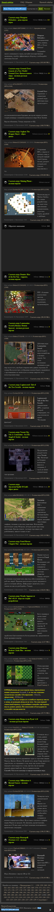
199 (8, 895)
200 (12, 895)
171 (40, 888)
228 (31, 900)
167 (24, 888)
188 (13, 892)
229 (35, 900)
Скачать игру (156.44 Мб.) (39, 878)
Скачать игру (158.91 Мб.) (39, 590)
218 (36, 897)
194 (36, 892)
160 (45, 885)
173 (48, 888)
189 (17, 892)
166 (21, 888)
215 (24, 897)
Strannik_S (24, 692)
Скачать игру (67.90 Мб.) (40, 426)
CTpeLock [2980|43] (33, 607)
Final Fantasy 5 (43, 685)
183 (40, 890)
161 (49, 885)
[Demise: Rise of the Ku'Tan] (19, 312)
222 (7, 900)
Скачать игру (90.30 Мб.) (40, 317)
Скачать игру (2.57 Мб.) (40, 642)
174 (5, 890)
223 (11, 900)
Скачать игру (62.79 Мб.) (40, 379)
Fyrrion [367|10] (18, 189)
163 (9, 888)
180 (28, 890)
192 (28, 892)
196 (44, 892)
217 (32, 897)
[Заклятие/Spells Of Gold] (19, 520)
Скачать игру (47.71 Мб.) (40, 713)
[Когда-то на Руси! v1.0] (19, 754)
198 (4, 895)
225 (19, 900)
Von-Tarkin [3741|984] (35, 659)
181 (32, 890)
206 (35, 895)
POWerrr (18, 697)
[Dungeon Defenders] (19, 50)
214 (20, 897)
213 (16, 897)
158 (37, 885)
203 (24, 895)
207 (39, 895)
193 (32, 892)
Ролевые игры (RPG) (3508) (40, 189)
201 (16, 895)
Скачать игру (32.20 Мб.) (40, 774)
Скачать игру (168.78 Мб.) (39, 125)
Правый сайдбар (46, 2)
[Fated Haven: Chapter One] (19, 575)
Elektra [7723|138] (18, 336)
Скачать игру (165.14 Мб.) (39, 535)
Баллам (47, 9)
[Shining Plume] (19, 215)
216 (28, 897)
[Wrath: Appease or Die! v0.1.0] (19, 630)
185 (48, 890)
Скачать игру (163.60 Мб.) (39, 62)
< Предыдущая (24, 885)
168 (28, 888)
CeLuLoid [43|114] (18, 607)
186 (5, 892)
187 (9, 892)
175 (9, 890)
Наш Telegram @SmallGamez (15, 9)
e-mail (34, 908)
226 (23, 900)
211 (9, 897)
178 (21, 890)
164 (13, 888)
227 (27, 900)
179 (24, 890)
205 (32, 895)
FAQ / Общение (26, 2)
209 (48, 895)
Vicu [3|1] (16, 727)
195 (40, 892)
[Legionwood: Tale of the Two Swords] (19, 418)
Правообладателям (8, 906)
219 (40, 897)
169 (32, 888)
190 (21, 892)
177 (17, 890)
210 (5, 897)
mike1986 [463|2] (18, 495)
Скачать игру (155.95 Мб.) (39, 478)
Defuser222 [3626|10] (19, 142)
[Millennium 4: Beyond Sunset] (19, 816)
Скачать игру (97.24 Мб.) (40, 220)
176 (13, 890)
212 (13, 897)
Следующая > (43, 900)
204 (28, 895)
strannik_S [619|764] (19, 659)
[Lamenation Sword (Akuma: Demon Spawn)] (19, 364)
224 (15, 900)
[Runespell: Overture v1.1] (19, 870)
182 (36, 890)
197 (48, 892)
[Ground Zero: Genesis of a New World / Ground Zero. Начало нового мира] (19, 111)
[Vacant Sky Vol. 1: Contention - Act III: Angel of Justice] (19, 470)
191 (24, 892)
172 (44, 888)
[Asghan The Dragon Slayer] (19, 167)
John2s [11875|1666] (19, 28)
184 (44, 890)
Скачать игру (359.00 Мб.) (39, 175)
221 (48, 897)
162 (5, 888)
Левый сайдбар (7, 2)
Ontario (37, 695)
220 (44, 897)
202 (20, 895)
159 (41, 885)
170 (36, 888)
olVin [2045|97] (17, 84)
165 (17, 888)
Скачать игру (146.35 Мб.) (39, 831)
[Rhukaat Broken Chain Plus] (19, 686)
